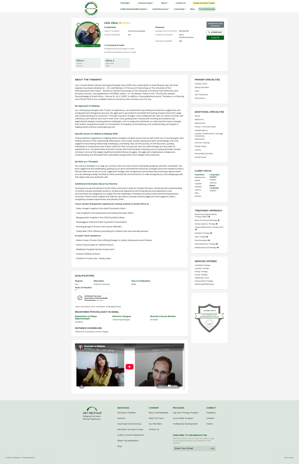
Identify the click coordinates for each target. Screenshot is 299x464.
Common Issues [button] (145, 3)
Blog (192, 9)
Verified (125, 23)
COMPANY (154, 408)
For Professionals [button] (207, 9)
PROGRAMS (178, 408)
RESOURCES (123, 408)
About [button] (164, 3)
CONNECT (211, 408)
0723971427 (216, 32)
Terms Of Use (289, 457)
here (119, 307)
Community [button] (179, 9)
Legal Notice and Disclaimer (215, 24)
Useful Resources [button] (160, 9)
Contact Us (181, 3)
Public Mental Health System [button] (133, 9)
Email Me (215, 38)
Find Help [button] (125, 3)
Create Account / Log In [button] (204, 3)
